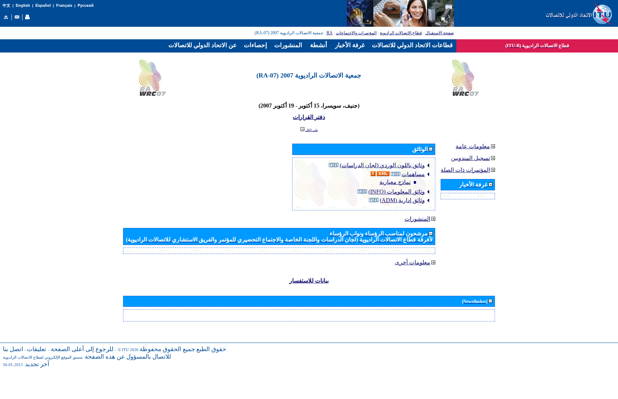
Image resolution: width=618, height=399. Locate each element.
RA (330, 32)
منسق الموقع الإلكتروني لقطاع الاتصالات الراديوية (43, 357)
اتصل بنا (13, 349)
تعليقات (36, 349)
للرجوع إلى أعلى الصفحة (82, 349)
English (23, 5)
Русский (86, 5)
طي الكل (311, 130)
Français (64, 5)
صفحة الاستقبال (439, 32)
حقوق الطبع (211, 349)
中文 (6, 6)
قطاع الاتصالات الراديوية (401, 32)
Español (43, 5)
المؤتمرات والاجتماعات (356, 32)
